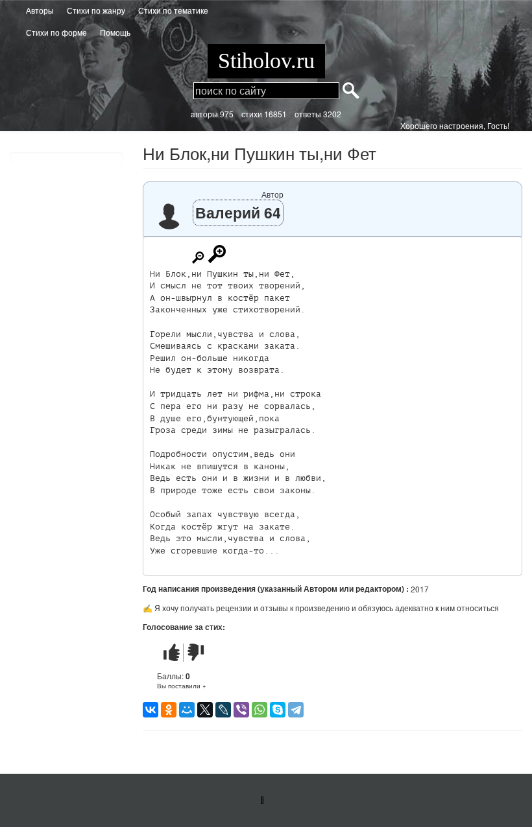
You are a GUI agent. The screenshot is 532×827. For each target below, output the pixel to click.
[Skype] (277, 709)
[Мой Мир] (187, 709)
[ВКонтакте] (150, 709)
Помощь (115, 32)
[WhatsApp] (259, 709)
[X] (205, 709)
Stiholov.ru (266, 61)
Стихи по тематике (173, 10)
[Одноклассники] (168, 709)
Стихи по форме (56, 32)
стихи (251, 113)
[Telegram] (296, 709)
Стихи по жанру (96, 10)
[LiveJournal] (223, 709)
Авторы (40, 10)
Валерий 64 (238, 212)
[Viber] (241, 709)
